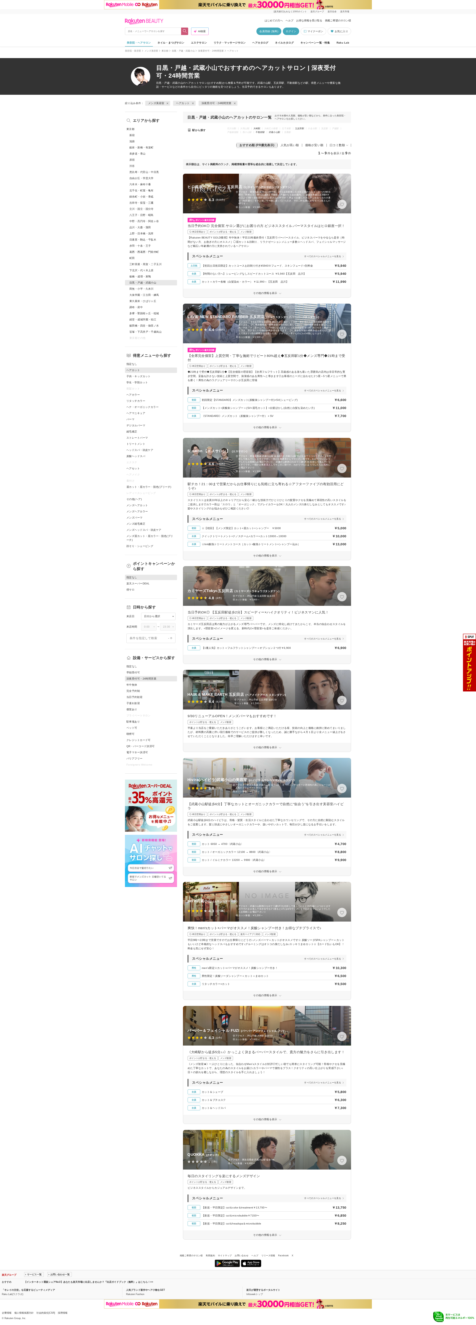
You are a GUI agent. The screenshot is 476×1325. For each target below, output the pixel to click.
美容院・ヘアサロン (139, 42)
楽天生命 (332, 11)
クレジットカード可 (138, 740)
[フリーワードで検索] (184, 31)
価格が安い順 (314, 145)
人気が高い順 (290, 145)
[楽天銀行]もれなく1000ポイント (290, 11)
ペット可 (131, 727)
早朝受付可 (133, 672)
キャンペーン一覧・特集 (315, 42)
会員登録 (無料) (268, 31)
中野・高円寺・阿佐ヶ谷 (144, 221)
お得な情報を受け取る (309, 20)
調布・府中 (136, 307)
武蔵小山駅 (274, 132)
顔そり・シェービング (139, 546)
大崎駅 (256, 128)
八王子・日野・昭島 (141, 215)
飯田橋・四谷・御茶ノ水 (144, 325)
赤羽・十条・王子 (140, 245)
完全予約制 (133, 690)
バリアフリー (134, 758)
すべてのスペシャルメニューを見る (322, 256)
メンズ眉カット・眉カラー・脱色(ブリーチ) (149, 538)
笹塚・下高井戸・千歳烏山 (145, 331)
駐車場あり (133, 721)
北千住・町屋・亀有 (141, 190)
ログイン (291, 31)
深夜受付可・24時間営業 (211, 51)
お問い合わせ (241, 1255)
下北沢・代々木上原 (141, 270)
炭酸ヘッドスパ (135, 456)
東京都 (165, 51)
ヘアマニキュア (135, 413)
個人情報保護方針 (24, 1312)
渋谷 (132, 165)
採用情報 (62, 1312)
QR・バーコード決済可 (140, 746)
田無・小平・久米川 (141, 288)
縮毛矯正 (131, 431)
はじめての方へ (274, 20)
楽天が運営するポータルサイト (263, 1290)
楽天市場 (344, 11)
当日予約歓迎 (134, 697)
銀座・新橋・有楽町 (141, 147)
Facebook (283, 1255)
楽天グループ (317, 11)
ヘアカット (192, 82)
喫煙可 (130, 733)
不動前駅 (260, 132)
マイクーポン (315, 31)
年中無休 (131, 684)
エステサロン (199, 42)
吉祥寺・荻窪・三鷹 (141, 202)
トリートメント (135, 443)
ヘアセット (133, 468)
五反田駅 (299, 128)
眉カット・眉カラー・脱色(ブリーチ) (148, 486)
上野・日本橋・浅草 (141, 233)
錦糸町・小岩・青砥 (141, 196)
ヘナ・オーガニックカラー (142, 406)
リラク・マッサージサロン (230, 42)
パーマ (130, 419)
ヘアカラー (133, 394)
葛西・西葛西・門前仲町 (144, 251)
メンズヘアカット (137, 505)
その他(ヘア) (134, 499)
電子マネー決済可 (137, 752)
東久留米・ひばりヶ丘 (142, 301)
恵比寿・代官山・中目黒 (144, 172)
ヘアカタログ (260, 42)
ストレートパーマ (137, 437)
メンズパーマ (134, 517)
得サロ (130, 589)
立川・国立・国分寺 (141, 208)
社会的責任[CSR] (45, 1312)
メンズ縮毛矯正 (135, 523)
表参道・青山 (137, 153)
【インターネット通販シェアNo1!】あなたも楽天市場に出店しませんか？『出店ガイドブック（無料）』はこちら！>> (88, 1282)
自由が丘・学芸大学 (141, 178)
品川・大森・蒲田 (140, 227)
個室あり (131, 709)
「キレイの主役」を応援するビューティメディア (28, 1290)
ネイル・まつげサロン (170, 42)
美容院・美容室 (133, 51)
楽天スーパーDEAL (137, 583)
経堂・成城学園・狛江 (142, 319)
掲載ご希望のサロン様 (338, 20)
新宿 (132, 135)
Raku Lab (343, 42)
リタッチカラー (135, 400)
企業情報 (7, 1312)
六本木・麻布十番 (140, 184)
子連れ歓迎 (133, 703)
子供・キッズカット (138, 376)
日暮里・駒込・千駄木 (142, 239)
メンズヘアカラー (137, 511)
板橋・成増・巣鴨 (140, 276)
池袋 (132, 141)
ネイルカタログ (284, 42)
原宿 (132, 159)
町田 (132, 258)
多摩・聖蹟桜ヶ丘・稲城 (144, 313)
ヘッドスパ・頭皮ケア (139, 449)
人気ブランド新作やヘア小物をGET (145, 1290)
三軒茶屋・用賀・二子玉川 (145, 264)
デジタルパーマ (135, 425)
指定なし (131, 363)
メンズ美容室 (151, 51)
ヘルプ (289, 20)
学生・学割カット (137, 382)
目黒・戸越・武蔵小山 (183, 51)
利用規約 (210, 1255)
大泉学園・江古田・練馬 (144, 294)
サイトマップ (225, 1255)
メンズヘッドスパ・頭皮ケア (143, 529)
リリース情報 (268, 1255)
